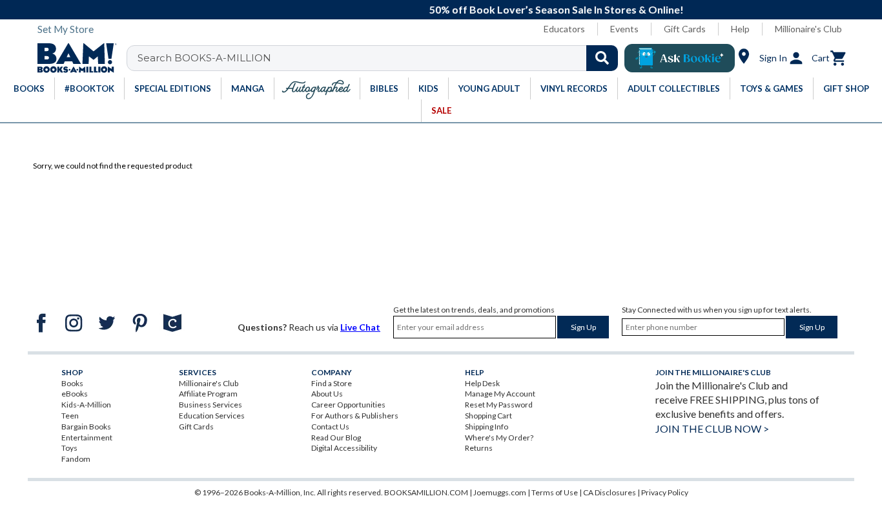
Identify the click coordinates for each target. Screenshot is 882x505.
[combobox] (380, 58)
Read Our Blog (336, 437)
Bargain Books (86, 426)
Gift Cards (685, 28)
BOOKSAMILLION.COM (426, 492)
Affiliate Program (208, 393)
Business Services (210, 404)
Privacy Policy (664, 492)
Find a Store (331, 383)
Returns (479, 448)
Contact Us (330, 426)
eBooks (74, 393)
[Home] (72, 58)
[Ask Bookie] (679, 58)
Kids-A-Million (86, 404)
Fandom (75, 459)
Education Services (212, 415)
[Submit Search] (602, 58)
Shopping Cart (488, 415)
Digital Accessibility (344, 448)
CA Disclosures (609, 492)
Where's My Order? (499, 437)
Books (72, 383)
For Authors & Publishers (354, 415)
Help (740, 28)
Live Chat (360, 327)
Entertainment (86, 437)
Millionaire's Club (808, 28)
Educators (564, 28)
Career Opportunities (348, 404)
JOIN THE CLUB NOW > (712, 428)
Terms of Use (554, 492)
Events (624, 28)
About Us (327, 393)
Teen (70, 415)
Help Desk (482, 383)
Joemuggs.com (499, 492)
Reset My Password (499, 404)
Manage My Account (500, 393)
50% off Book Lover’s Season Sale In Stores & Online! (456, 9)
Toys (69, 448)
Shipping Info (486, 426)
